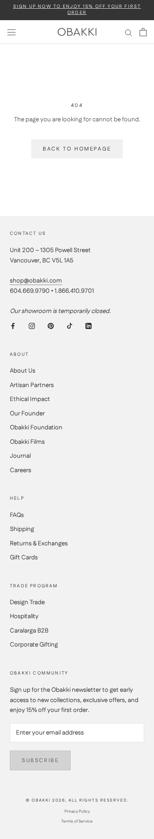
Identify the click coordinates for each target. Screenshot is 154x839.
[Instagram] (32, 326)
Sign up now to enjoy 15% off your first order (77, 10)
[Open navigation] (11, 32)
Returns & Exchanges (39, 543)
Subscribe (40, 760)
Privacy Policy (77, 811)
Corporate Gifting (34, 644)
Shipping (22, 529)
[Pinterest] (51, 326)
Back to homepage (77, 149)
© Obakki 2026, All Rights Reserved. (77, 800)
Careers (20, 470)
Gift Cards (24, 557)
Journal (20, 456)
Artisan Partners (32, 385)
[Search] (128, 32)
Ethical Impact (30, 399)
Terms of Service (77, 821)
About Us (22, 370)
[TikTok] (70, 326)
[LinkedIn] (88, 326)
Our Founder (27, 413)
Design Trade (27, 602)
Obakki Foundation (36, 427)
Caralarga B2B (29, 630)
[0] (143, 32)
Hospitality (24, 616)
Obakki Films (27, 442)
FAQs (17, 515)
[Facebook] (13, 326)
